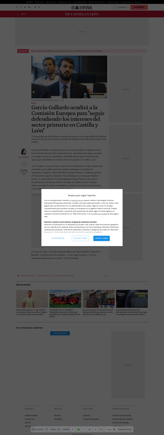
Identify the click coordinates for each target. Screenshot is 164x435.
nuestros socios (77, 200)
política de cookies (100, 214)
